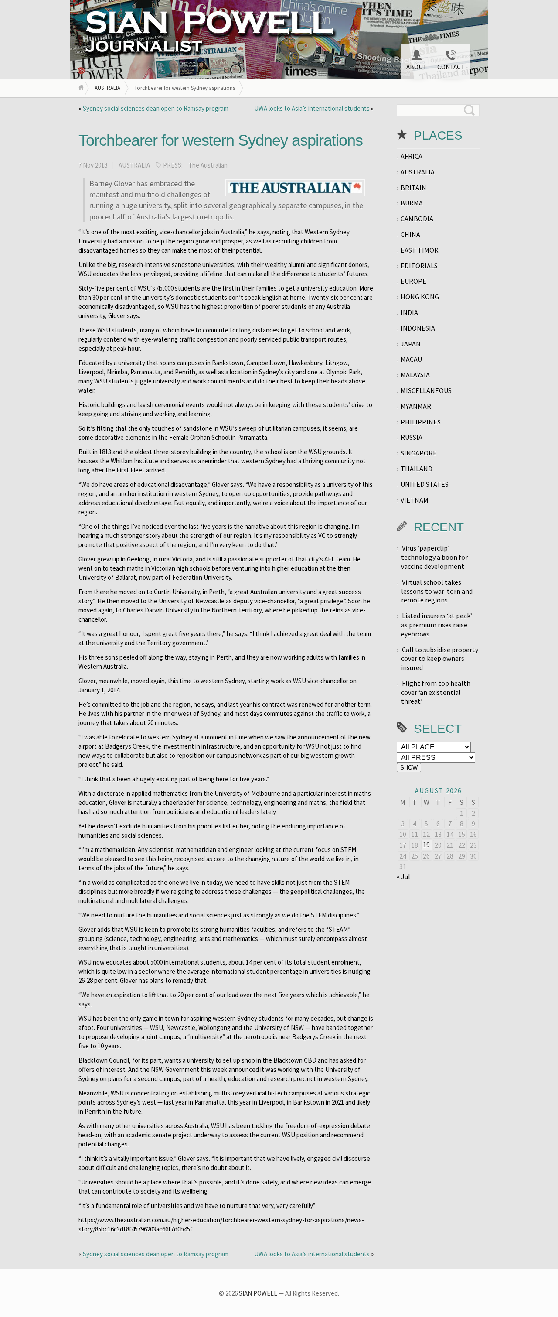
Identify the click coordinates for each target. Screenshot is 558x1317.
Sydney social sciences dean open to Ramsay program (155, 108)
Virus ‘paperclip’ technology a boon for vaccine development (434, 557)
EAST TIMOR (420, 250)
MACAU (411, 359)
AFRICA (411, 156)
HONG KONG (420, 296)
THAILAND (416, 468)
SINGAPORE (419, 452)
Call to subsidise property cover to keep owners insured (439, 658)
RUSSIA (411, 437)
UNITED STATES (425, 484)
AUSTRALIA (107, 88)
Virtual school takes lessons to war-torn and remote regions (437, 591)
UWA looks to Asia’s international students (312, 108)
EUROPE (413, 281)
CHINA (410, 234)
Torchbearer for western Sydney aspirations (220, 140)
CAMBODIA (417, 218)
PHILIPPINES (421, 421)
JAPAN (411, 343)
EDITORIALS (419, 265)
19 (426, 844)
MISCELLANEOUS (426, 390)
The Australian (208, 165)
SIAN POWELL (258, 1293)
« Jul (403, 876)
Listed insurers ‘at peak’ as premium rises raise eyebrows (436, 624)
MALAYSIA (415, 374)
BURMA (412, 202)
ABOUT (416, 67)
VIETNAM (415, 500)
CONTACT (451, 67)
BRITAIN (413, 187)
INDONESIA (418, 328)
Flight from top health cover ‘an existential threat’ (435, 692)
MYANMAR (416, 406)
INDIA (409, 312)
